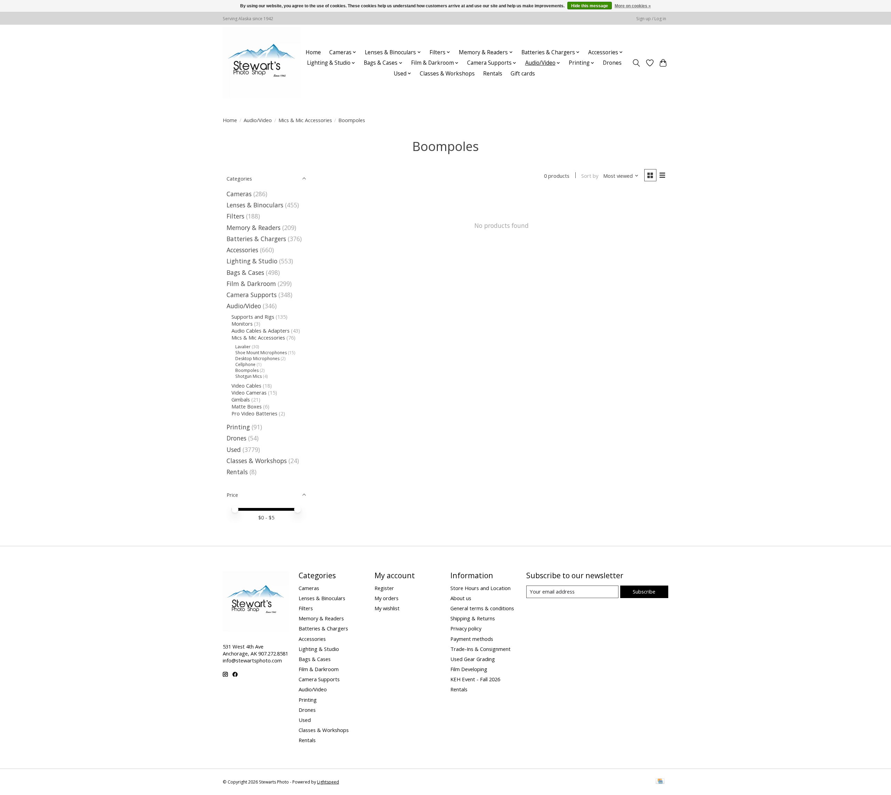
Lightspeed (328, 782)
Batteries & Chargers (256, 238)
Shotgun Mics (248, 376)
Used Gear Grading (472, 658)
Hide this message (589, 5)
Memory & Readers (254, 227)
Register (384, 588)
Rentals (492, 73)
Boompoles (247, 370)
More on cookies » (633, 5)
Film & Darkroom (251, 283)
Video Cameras (249, 392)
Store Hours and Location (480, 588)
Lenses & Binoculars (255, 205)
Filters (235, 216)
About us (460, 598)
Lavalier (243, 347)
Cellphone (245, 364)
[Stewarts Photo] (262, 62)
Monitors (242, 323)
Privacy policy (465, 628)
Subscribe (644, 591)
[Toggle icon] (636, 63)
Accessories (242, 250)
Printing (238, 427)
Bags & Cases (245, 272)
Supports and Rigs (252, 316)
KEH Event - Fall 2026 (475, 679)
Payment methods (471, 638)
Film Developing (468, 669)
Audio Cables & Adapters (260, 330)
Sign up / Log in (651, 19)
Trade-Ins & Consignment (480, 648)
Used (234, 449)
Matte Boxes (246, 406)
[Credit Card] (660, 781)
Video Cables (246, 385)
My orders (386, 598)
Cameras (239, 194)
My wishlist (387, 608)
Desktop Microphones (257, 358)
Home (313, 52)
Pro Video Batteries (254, 413)
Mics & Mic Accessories (305, 120)
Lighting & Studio (252, 261)
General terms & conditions (482, 608)
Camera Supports (252, 295)
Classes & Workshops (447, 73)
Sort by (589, 175)
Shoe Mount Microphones (261, 353)
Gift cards (523, 73)
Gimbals (240, 399)
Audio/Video (258, 120)
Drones (612, 62)
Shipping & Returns (472, 618)
